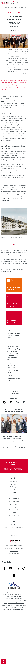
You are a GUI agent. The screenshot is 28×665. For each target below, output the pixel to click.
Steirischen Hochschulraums (11, 594)
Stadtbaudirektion (10, 103)
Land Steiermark (18, 607)
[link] (14, 481)
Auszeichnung (15, 393)
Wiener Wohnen (21, 103)
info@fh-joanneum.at (14, 553)
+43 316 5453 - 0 (14, 551)
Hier (20, 198)
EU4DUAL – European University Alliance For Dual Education (14, 603)
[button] (13, 244)
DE (18, 3)
